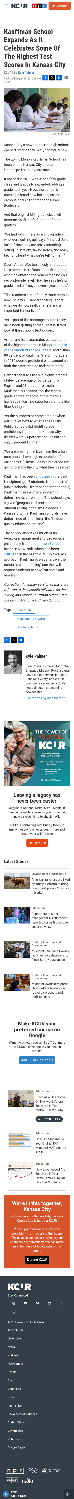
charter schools (28, 627)
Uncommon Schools (46, 544)
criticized (43, 476)
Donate (61, 6)
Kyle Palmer (26, 73)
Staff (11, 1380)
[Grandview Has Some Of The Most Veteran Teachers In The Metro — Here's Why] (21, 1098)
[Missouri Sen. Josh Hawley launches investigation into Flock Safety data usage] (17, 949)
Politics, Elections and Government (46, 944)
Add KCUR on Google (37, 1060)
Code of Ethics (17, 1422)
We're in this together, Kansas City (37, 1206)
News (11, 1347)
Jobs (11, 1397)
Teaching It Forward (31, 618)
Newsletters (15, 1363)
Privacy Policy (16, 1447)
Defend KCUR (37, 1259)
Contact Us (15, 1388)
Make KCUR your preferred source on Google (37, 1029)
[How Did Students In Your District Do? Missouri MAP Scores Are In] (21, 1140)
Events (12, 1372)
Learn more (37, 843)
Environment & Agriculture (49, 873)
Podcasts (14, 1355)
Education (24, 610)
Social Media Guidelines (22, 1414)
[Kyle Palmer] (13, 662)
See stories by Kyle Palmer (45, 698)
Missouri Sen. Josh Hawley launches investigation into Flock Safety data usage (50, 955)
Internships (15, 1405)
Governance (15, 1430)
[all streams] (69, 1494)
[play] (6, 1494)
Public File (14, 1439)
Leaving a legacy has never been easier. (37, 798)
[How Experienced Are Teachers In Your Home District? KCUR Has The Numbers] (21, 1170)
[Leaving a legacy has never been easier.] (37, 753)
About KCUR (15, 1330)
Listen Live (14, 1338)
